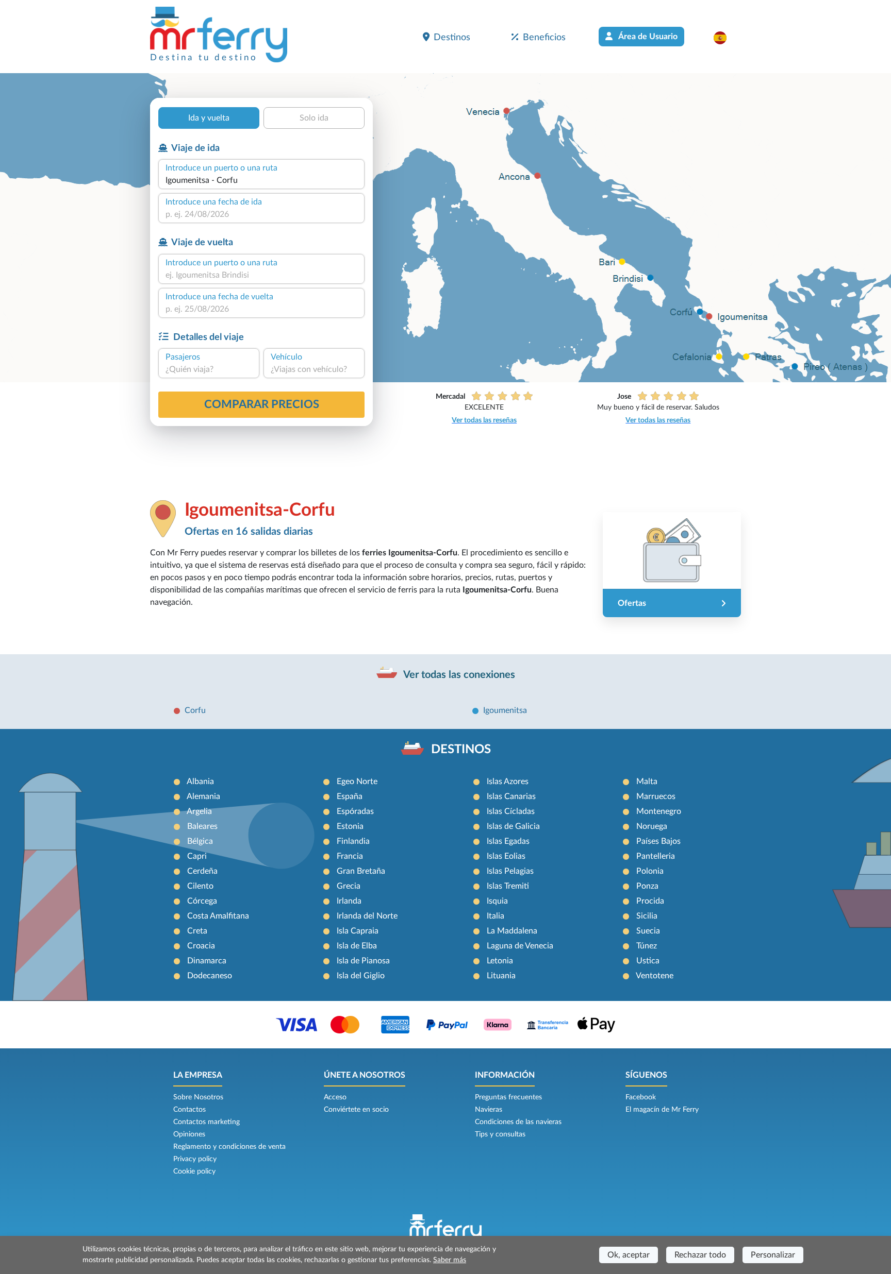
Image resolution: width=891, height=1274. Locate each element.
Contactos (189, 1109)
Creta (197, 931)
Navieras (488, 1109)
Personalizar (773, 1255)
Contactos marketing (206, 1122)
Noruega (651, 826)
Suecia (648, 931)
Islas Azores (508, 781)
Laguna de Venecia (520, 946)
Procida (650, 901)
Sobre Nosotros (198, 1097)
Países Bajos (658, 841)
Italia (495, 916)
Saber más (449, 1260)
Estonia (350, 826)
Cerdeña (202, 871)
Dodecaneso (209, 976)
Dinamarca (206, 961)
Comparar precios (261, 404)
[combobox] (261, 180)
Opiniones (189, 1134)
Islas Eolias (506, 856)
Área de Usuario (647, 36)
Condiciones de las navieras (518, 1122)
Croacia (201, 946)
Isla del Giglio (361, 976)
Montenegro (658, 811)
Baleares (202, 826)
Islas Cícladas (511, 811)
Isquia (497, 901)
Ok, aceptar (628, 1255)
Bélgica (200, 841)
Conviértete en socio (356, 1109)
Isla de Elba (357, 946)
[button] (725, 37)
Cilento (200, 886)
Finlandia (353, 841)
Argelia (199, 811)
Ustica (647, 961)
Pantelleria (655, 856)
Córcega (202, 901)
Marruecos (655, 796)
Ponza (647, 886)
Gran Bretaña (361, 871)
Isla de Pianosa (363, 961)
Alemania (203, 796)
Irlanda (349, 901)
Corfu (195, 710)
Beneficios (544, 37)
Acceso (335, 1097)
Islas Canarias (511, 796)
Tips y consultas (500, 1134)
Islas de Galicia (513, 826)
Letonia (500, 961)
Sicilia (646, 916)
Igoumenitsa (505, 710)
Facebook (640, 1097)
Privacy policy (195, 1159)
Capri (197, 856)
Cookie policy (194, 1171)
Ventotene (654, 976)
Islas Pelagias (510, 871)
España (349, 796)
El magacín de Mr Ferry (662, 1109)
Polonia (650, 871)
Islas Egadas (508, 841)
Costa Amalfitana (218, 916)
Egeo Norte (357, 781)
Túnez (646, 946)
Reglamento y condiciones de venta (229, 1146)
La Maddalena (512, 931)
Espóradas (355, 811)
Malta (646, 781)
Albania (200, 781)
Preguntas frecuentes (508, 1097)
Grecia (348, 886)
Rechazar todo (700, 1255)
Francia (350, 856)
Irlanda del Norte (367, 916)
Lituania (501, 976)
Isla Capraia (357, 931)
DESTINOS (461, 749)
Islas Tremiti (508, 886)
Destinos (452, 37)
